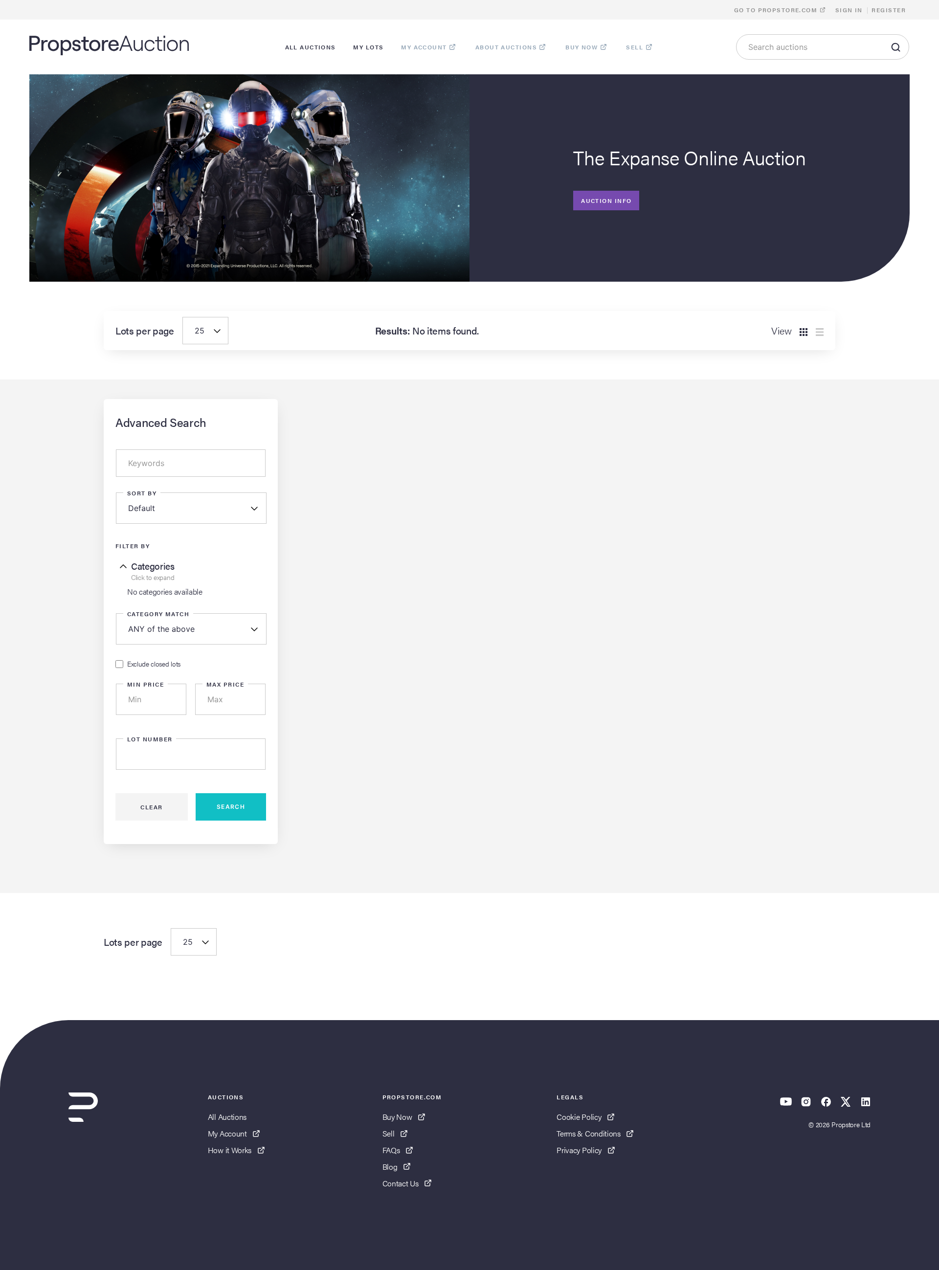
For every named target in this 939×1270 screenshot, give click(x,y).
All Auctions (227, 1116)
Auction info (606, 200)
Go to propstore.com (777, 9)
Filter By (132, 545)
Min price (145, 684)
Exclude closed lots (153, 664)
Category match (158, 613)
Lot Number (149, 739)
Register (889, 9)
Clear (151, 806)
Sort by (141, 493)
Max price (225, 684)
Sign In (849, 9)
